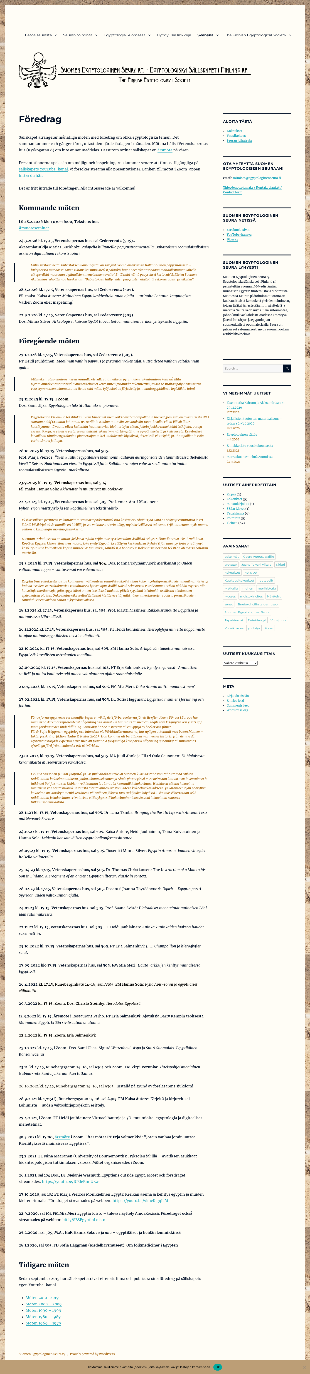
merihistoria (267, 588)
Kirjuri (231, 494)
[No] (304, 1367)
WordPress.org (237, 710)
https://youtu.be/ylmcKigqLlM (140, 1200)
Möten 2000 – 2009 (44, 1304)
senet (229, 604)
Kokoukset (234, 131)
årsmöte (164, 150)
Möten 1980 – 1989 (43, 1316)
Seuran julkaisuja (239, 140)
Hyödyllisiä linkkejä (174, 35)
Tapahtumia (235, 513)
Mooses (230, 596)
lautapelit (266, 580)
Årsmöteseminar (34, 228)
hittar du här (30, 175)
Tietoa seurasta (38, 35)
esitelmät (232, 556)
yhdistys (254, 628)
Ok (218, 1367)
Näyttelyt (274, 596)
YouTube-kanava (239, 235)
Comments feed (238, 705)
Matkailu (231, 588)
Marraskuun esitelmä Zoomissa (250, 457)
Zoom (269, 628)
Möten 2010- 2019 (42, 1297)
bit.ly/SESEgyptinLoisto (83, 1219)
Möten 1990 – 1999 (43, 1310)
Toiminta (233, 518)
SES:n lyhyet (236, 509)
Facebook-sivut (238, 230)
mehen (247, 588)
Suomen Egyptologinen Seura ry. (42, 1354)
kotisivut (251, 572)
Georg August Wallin (258, 556)
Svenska (205, 35)
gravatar (231, 564)
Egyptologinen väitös (242, 435)
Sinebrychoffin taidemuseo (257, 604)
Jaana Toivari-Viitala (256, 564)
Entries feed (235, 701)
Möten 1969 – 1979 (43, 1323)
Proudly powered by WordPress (92, 1354)
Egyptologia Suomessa (124, 35)
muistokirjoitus (251, 596)
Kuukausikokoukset (239, 580)
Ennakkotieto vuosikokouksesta (250, 446)
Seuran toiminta (77, 35)
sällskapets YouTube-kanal (43, 169)
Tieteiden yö (257, 620)
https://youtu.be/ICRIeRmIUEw (70, 1181)
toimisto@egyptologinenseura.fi (257, 178)
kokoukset (232, 572)
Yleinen (232, 523)
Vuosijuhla (278, 620)
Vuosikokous (236, 136)
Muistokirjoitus (238, 504)
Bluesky (232, 239)
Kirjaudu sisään (238, 696)
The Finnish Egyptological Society (255, 35)
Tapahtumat (234, 620)
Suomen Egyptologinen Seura (247, 612)
